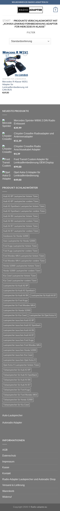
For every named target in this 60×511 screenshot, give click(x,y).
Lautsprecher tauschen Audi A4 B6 (18, 330)
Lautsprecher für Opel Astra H (42, 315)
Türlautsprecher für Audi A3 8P (16, 370)
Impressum (8, 461)
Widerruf (7, 497)
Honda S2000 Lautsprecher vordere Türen (21, 271)
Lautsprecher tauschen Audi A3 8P (18, 320)
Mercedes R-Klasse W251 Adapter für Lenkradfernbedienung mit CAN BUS (15, 86)
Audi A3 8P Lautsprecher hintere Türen (20, 196)
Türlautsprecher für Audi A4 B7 (16, 385)
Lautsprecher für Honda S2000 (16, 310)
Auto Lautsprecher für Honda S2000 (19, 241)
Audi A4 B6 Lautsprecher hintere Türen (20, 216)
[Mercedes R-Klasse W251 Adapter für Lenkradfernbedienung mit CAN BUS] (15, 63)
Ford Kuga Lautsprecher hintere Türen (20, 246)
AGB (5, 450)
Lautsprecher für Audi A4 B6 (15, 295)
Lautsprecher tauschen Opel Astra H (19, 360)
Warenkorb (8, 491)
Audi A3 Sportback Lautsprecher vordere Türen (24, 211)
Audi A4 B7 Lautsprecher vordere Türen (20, 231)
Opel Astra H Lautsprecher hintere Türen (21, 365)
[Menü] (4, 10)
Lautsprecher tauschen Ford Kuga (18, 340)
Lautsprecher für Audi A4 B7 (43, 295)
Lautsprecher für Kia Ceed (14, 315)
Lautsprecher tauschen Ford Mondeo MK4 (22, 345)
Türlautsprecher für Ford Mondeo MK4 (20, 395)
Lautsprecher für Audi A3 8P (15, 286)
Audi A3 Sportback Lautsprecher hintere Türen (23, 206)
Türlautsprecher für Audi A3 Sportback (20, 375)
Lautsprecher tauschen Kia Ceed (17, 355)
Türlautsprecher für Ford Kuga (16, 390)
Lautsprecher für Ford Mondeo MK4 (19, 305)
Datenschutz (9, 455)
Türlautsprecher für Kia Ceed (16, 405)
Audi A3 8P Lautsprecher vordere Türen (20, 201)
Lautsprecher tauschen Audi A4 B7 (18, 335)
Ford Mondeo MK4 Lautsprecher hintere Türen (23, 256)
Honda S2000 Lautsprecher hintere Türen (21, 266)
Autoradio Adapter (12, 422)
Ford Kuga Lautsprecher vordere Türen (20, 251)
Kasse (5, 467)
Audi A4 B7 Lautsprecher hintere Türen (20, 226)
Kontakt (6, 473)
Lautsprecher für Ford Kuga (15, 300)
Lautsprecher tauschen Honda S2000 (19, 350)
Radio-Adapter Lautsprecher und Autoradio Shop (29, 479)
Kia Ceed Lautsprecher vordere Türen (19, 280)
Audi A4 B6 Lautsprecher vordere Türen (20, 221)
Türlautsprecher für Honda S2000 (18, 400)
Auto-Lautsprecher (12, 415)
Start (6, 20)
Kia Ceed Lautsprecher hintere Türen (19, 276)
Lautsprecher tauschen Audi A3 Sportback (22, 325)
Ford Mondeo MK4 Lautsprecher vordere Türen (24, 261)
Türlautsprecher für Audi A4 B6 (16, 380)
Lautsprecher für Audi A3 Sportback (19, 290)
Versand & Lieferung (13, 485)
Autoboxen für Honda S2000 (15, 236)
